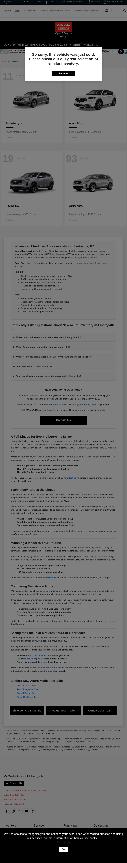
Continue (63, 73)
